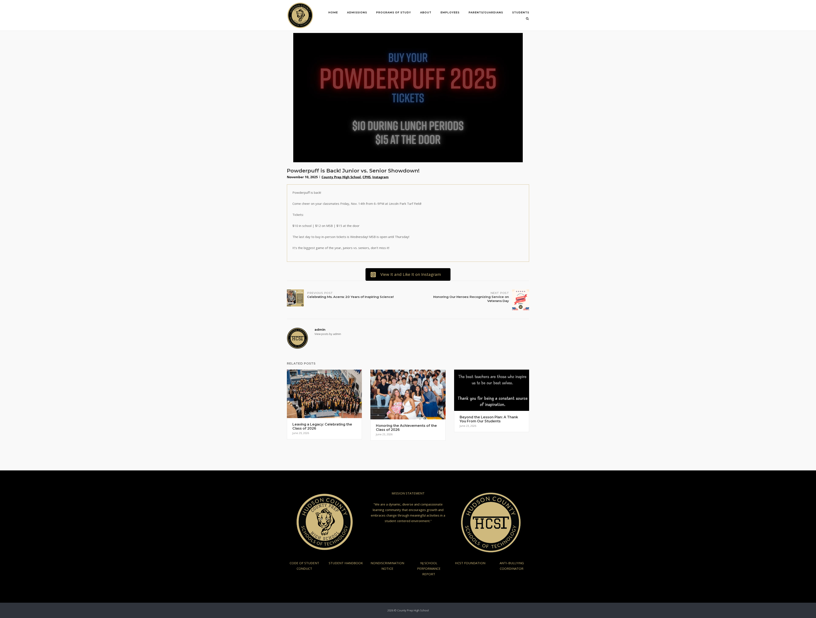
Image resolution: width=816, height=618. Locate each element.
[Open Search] (527, 19)
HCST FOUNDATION (470, 563)
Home (333, 12)
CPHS (367, 177)
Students (520, 12)
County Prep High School (341, 177)
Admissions (357, 12)
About (425, 12)
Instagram (380, 177)
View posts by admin (327, 334)
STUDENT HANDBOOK (346, 563)
